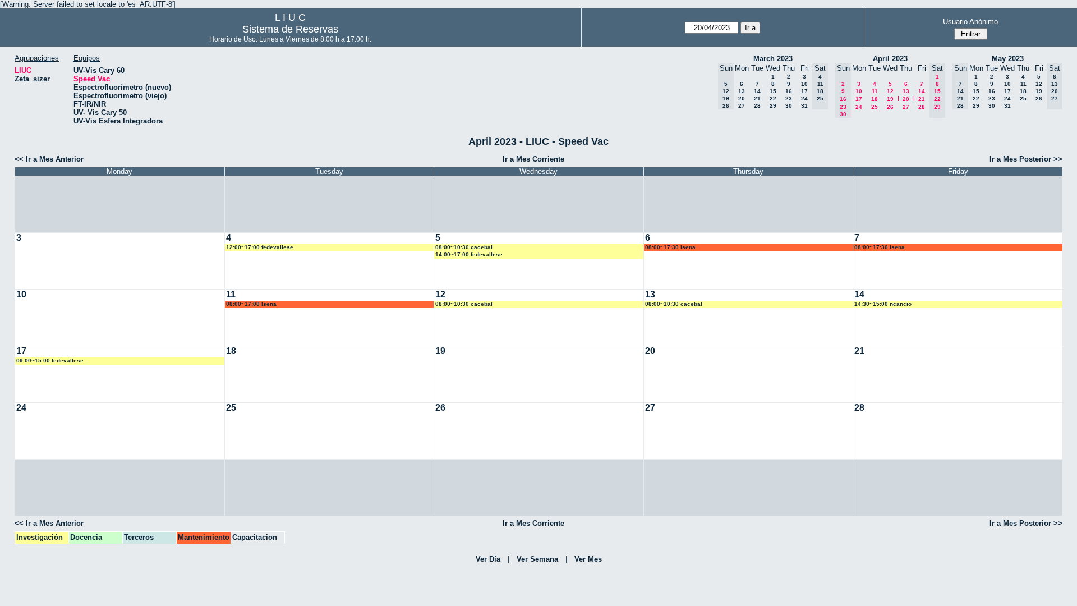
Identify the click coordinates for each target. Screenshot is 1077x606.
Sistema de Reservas (290, 29)
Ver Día (488, 559)
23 (788, 98)
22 (773, 98)
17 (804, 91)
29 (773, 106)
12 (890, 91)
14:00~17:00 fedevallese (469, 254)
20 (741, 98)
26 (890, 107)
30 (788, 106)
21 (757, 98)
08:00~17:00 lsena (251, 304)
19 (890, 99)
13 (741, 91)
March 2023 (773, 58)
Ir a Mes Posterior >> (1025, 159)
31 (804, 106)
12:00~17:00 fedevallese (259, 247)
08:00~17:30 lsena (670, 247)
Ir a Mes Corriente (533, 159)
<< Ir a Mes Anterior (49, 159)
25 (874, 107)
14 (757, 91)
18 (874, 99)
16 (788, 91)
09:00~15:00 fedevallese (50, 360)
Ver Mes (588, 559)
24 (804, 98)
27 (741, 106)
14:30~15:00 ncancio (883, 304)
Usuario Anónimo (970, 21)
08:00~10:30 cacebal (464, 247)
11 (875, 91)
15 (773, 91)
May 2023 (1008, 58)
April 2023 (890, 58)
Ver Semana (537, 559)
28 (757, 106)
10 (804, 84)
